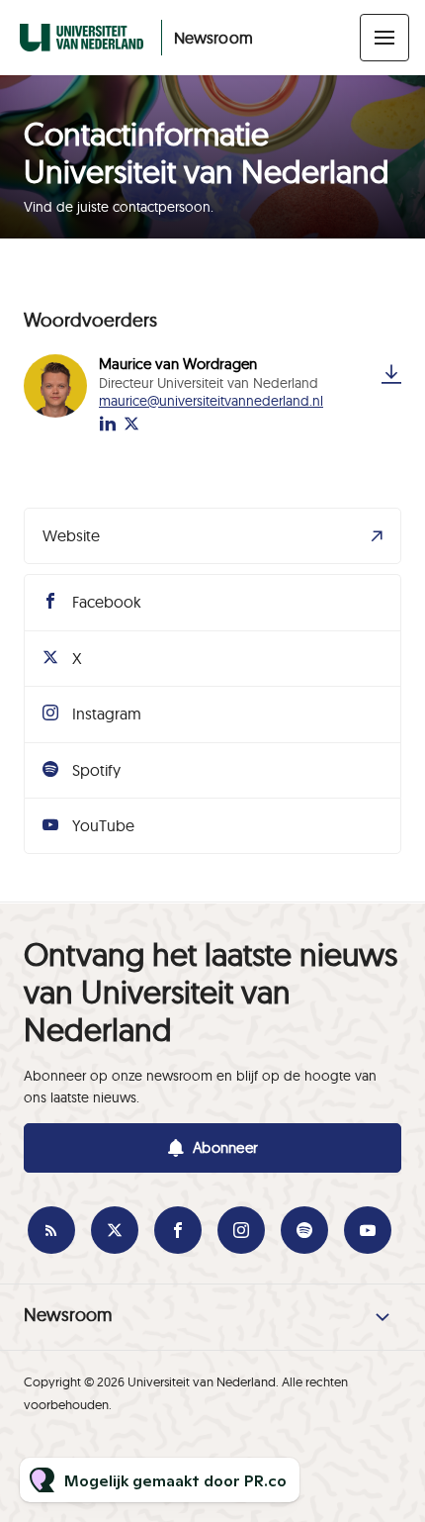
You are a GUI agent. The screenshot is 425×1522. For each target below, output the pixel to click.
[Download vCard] (391, 374)
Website (71, 535)
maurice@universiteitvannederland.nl (211, 401)
